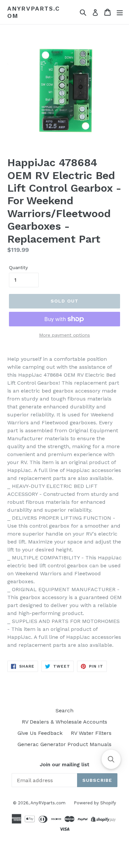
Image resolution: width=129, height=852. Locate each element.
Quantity (18, 267)
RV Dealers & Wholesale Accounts (64, 722)
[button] (111, 759)
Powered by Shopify (95, 802)
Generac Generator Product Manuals (64, 744)
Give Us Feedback (40, 733)
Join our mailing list (64, 765)
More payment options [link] (64, 335)
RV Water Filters (91, 733)
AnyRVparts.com (33, 12)
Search (64, 710)
